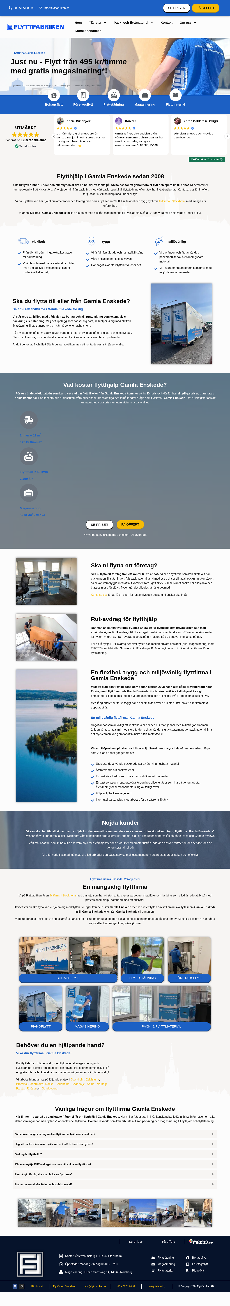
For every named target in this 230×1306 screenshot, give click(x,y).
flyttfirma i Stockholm (172, 201)
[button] (227, 136)
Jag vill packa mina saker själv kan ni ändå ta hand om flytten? (54, 1144)
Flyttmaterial (175, 104)
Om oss (186, 22)
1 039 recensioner (33, 140)
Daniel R (72, 121)
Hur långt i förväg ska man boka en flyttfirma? (44, 1174)
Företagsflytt (83, 104)
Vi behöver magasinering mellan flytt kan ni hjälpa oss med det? (55, 1134)
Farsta (20, 1088)
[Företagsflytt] (83, 95)
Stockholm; (78, 1079)
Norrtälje (102, 1084)
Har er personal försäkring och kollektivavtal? (43, 1184)
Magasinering (144, 104)
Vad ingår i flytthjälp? (28, 1154)
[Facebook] (15, 1286)
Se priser (135, 1242)
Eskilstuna (92, 1079)
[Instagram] (21, 1286)
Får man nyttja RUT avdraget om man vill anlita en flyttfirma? (53, 1164)
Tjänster (95, 22)
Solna (91, 1084)
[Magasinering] (145, 95)
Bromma (21, 1084)
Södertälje (78, 1084)
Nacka (49, 1084)
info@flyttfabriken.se (95, 1286)
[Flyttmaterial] (175, 95)
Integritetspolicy (157, 1286)
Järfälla (31, 1088)
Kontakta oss (99, 594)
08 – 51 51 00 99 (126, 1286)
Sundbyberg (50, 1088)
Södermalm (35, 1084)
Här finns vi (37, 1286)
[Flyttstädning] (114, 95)
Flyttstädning (114, 104)
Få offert (168, 1242)
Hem (78, 22)
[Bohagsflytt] (54, 95)
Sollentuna (63, 1084)
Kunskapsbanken (88, 31)
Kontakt (166, 22)
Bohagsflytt (54, 104)
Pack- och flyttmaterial (131, 22)
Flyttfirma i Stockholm (64, 1286)
